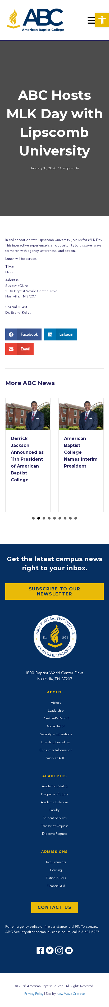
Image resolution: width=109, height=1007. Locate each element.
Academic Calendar (54, 802)
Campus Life (69, 168)
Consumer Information (55, 750)
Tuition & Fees (56, 878)
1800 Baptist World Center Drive (54, 673)
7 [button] (65, 518)
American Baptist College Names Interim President (81, 452)
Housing (56, 870)
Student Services (54, 818)
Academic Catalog (54, 786)
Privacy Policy (33, 994)
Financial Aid (56, 886)
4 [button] (49, 518)
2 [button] (38, 518)
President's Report (56, 718)
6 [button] (59, 518)
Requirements (56, 862)
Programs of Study (54, 794)
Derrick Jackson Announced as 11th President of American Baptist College (27, 459)
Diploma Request (54, 834)
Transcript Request (54, 826)
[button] (102, 20)
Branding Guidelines (55, 742)
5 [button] (54, 518)
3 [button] (44, 518)
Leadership (56, 710)
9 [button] (75, 518)
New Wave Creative (71, 994)
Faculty (54, 810)
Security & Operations (56, 734)
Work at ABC (55, 758)
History (56, 703)
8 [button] (70, 518)
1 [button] (33, 518)
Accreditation (56, 726)
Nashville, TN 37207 (54, 679)
